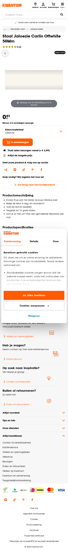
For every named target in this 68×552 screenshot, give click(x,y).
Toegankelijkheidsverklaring (17, 480)
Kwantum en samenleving (16, 475)
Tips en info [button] (9, 420)
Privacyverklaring (34, 525)
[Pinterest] (32, 169)
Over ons (34, 508)
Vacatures (34, 530)
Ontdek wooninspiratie (18, 381)
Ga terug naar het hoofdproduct (36, 184)
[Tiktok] (24, 169)
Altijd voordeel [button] (11, 412)
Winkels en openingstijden (20, 336)
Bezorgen (8, 461)
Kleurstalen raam (17, 29)
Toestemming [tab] (12, 241)
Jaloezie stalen (36, 29)
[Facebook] (41, 169)
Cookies (34, 519)
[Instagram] (15, 169)
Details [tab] (34, 241)
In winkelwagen (20, 142)
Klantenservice (14, 359)
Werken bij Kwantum (13, 471)
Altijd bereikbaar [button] (12, 435)
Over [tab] (56, 241)
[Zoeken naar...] (62, 14)
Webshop (8, 456)
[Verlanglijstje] (5, 53)
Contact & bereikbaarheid (17, 442)
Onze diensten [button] (11, 428)
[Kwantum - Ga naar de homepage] (12, 5)
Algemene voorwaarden (34, 514)
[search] (34, 14)
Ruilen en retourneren (17, 404)
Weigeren (34, 316)
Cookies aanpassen (32, 305)
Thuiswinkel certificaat (34, 536)
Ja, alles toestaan (34, 295)
